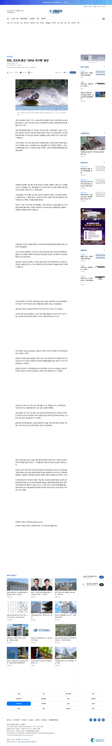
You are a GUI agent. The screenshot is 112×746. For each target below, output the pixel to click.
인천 (93, 694)
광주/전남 (18, 698)
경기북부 (43, 703)
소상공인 (32, 19)
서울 (19, 694)
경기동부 (93, 698)
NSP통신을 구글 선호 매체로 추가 (52, 2)
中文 (99, 6)
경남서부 (68, 708)
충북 (93, 703)
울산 (68, 698)
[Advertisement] (56, 39)
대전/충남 (43, 698)
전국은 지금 (14, 19)
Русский (103, 6)
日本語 (94, 6)
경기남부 (18, 703)
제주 (93, 708)
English (90, 6)
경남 (43, 708)
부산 (43, 694)
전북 (19, 708)
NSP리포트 (23, 19)
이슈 (38, 19)
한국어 (85, 6)
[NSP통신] (56, 12)
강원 (68, 703)
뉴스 (8, 19)
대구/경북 (68, 694)
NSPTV (43, 19)
